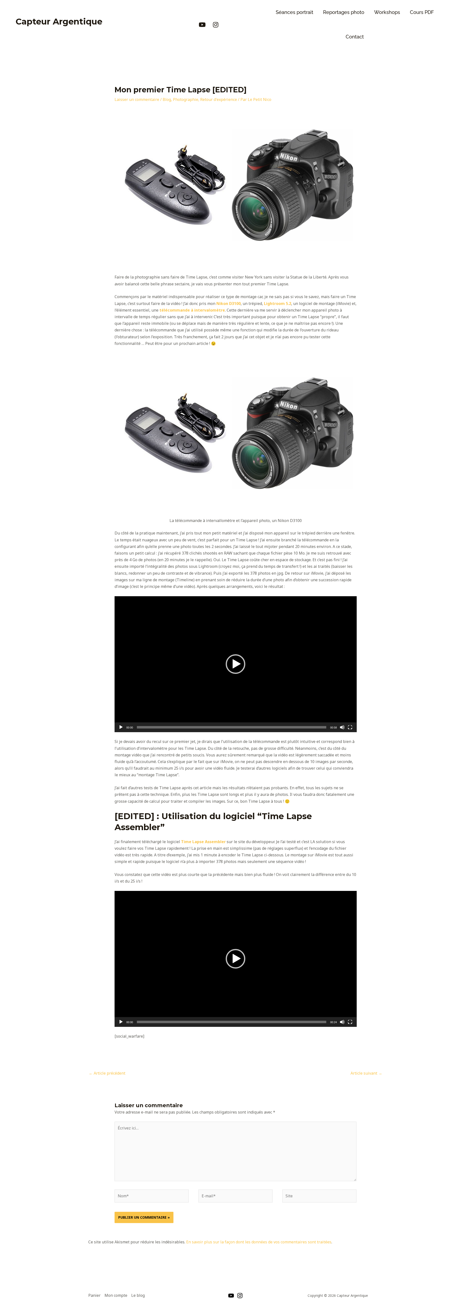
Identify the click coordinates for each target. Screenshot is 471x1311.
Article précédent (107, 1073)
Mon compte (116, 1295)
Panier (94, 1295)
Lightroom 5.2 (277, 303)
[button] (235, 664)
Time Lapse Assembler (203, 841)
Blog (167, 99)
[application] (236, 664)
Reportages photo (343, 12)
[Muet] (342, 727)
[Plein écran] (350, 727)
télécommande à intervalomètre (192, 310)
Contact (355, 37)
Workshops (387, 12)
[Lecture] (120, 727)
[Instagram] (240, 1296)
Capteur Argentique (59, 21)
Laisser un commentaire (137, 99)
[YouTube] (231, 1296)
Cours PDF (422, 12)
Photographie (185, 99)
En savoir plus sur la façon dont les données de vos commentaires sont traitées (258, 1242)
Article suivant (366, 1073)
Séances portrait (294, 12)
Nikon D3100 (228, 303)
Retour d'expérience (218, 99)
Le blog (138, 1295)
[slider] (232, 727)
